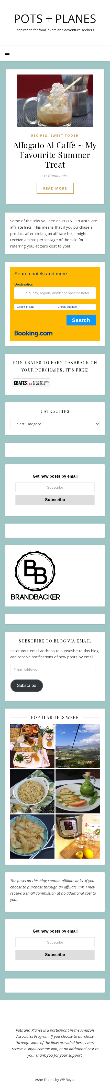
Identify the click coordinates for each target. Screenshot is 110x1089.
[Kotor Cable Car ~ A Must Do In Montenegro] (78, 746)
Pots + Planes (55, 18)
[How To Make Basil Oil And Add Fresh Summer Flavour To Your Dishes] (78, 791)
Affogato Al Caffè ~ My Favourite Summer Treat (55, 154)
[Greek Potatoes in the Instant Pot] (32, 836)
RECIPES (39, 135)
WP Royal (67, 1079)
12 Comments (55, 175)
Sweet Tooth (64, 135)
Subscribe (26, 685)
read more (55, 188)
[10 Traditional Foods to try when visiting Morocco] (32, 746)
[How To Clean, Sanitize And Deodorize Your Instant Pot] (78, 836)
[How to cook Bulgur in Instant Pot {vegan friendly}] (32, 791)
